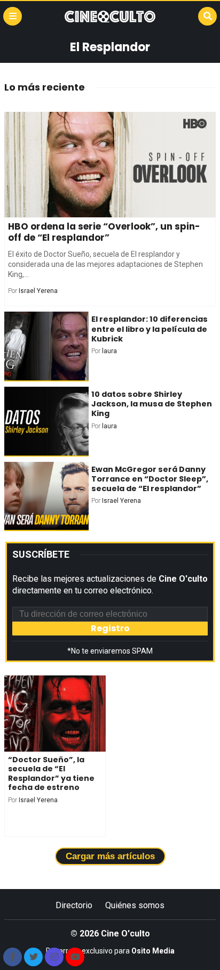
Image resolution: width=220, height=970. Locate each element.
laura (109, 351)
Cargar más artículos (110, 856)
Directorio (74, 905)
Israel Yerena (38, 291)
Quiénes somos (134, 905)
